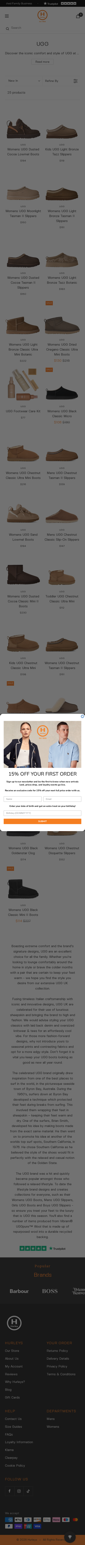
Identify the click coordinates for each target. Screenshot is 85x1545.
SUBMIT (42, 821)
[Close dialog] (82, 716)
